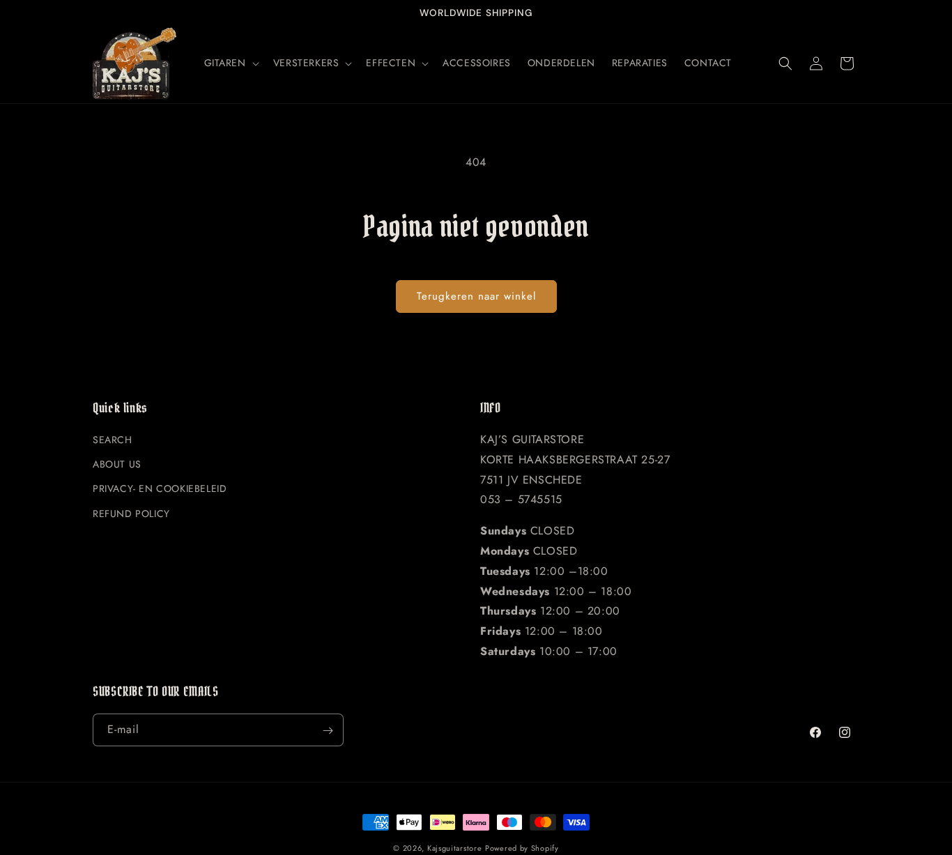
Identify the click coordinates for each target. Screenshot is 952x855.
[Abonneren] (327, 730)
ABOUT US (117, 465)
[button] (230, 62)
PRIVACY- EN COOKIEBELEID (160, 489)
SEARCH (112, 440)
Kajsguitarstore (454, 848)
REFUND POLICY (131, 514)
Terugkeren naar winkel (476, 296)
